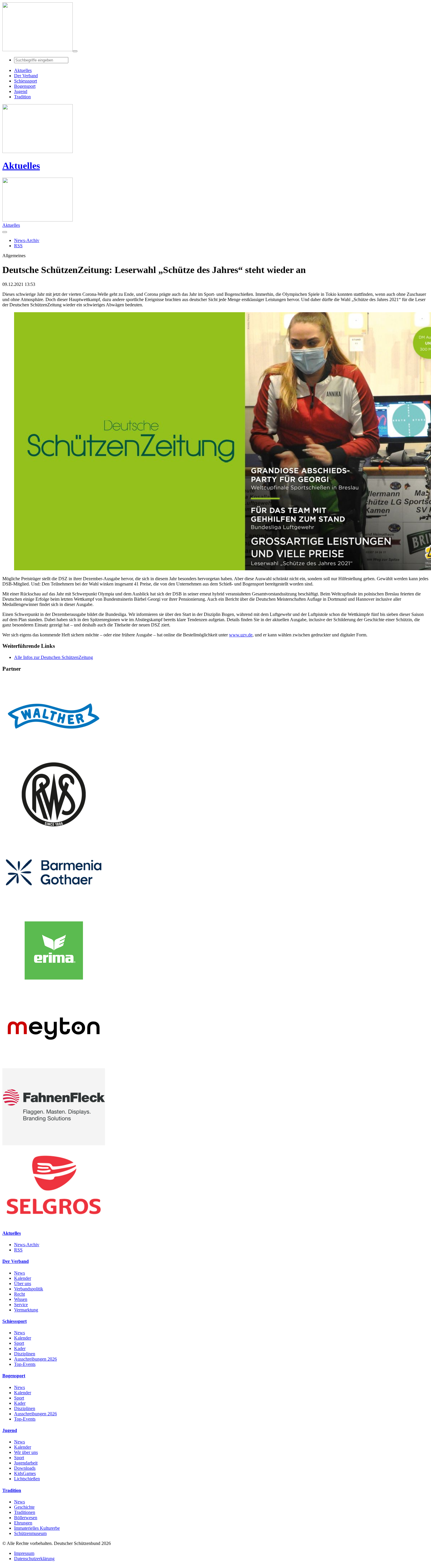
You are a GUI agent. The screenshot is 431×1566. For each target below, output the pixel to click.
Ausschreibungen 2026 (35, 1358)
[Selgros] (53, 1221)
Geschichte (24, 1507)
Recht (19, 1294)
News (19, 1272)
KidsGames (25, 1473)
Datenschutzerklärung (34, 1558)
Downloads (24, 1468)
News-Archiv (26, 1244)
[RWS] (53, 831)
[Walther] (53, 753)
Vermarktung (26, 1309)
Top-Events (24, 1364)
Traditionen (24, 1512)
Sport (19, 1343)
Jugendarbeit (26, 1462)
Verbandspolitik (28, 1288)
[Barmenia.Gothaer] (53, 909)
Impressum (24, 1553)
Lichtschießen (27, 1478)
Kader (20, 1348)
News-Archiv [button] (26, 240)
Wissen (20, 1299)
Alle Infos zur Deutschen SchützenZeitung (53, 657)
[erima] (53, 987)
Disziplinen (24, 1353)
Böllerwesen (25, 1517)
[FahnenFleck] (53, 1143)
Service (21, 1304)
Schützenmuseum (30, 1533)
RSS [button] (18, 245)
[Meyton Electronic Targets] (53, 1065)
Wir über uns (26, 1452)
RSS (18, 1249)
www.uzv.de (240, 634)
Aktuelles (21, 165)
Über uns (22, 1283)
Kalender (22, 1278)
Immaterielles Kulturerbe (37, 1528)
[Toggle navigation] (75, 51)
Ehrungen (23, 1522)
